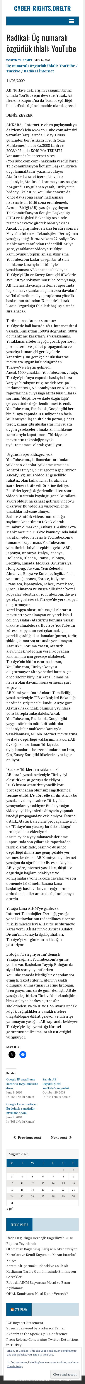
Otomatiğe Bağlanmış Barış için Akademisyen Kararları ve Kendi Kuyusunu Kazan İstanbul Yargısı (41, 1254)
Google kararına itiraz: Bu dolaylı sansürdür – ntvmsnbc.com (21, 1108)
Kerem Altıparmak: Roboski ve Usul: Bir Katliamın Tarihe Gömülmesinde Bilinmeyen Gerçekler (41, 1271)
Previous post (29, 1137)
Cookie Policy (15, 1366)
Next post (59, 1137)
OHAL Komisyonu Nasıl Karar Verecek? (37, 1293)
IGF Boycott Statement (24, 1322)
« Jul (9, 1208)
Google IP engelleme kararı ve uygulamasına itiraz (22, 1083)
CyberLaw (20, 1309)
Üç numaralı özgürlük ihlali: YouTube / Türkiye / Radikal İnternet (41, 68)
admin (27, 60)
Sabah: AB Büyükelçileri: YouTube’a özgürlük (56, 1083)
